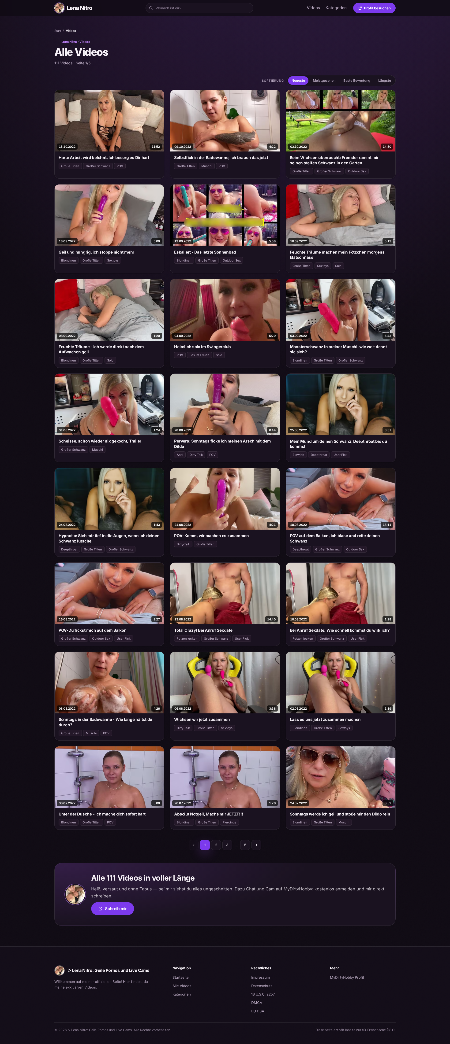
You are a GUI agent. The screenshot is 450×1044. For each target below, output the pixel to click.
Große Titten (70, 166)
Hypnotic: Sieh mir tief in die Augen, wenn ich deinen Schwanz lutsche (109, 538)
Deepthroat (319, 455)
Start (57, 31)
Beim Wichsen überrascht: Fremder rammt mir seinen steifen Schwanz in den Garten (334, 160)
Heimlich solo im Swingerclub (202, 346)
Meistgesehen (324, 80)
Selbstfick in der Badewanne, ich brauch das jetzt (221, 157)
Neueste (298, 80)
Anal (180, 455)
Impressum (260, 977)
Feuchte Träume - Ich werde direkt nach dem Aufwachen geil (101, 349)
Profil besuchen (380, 9)
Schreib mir (119, 910)
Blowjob (298, 455)
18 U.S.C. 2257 (263, 994)
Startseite (180, 977)
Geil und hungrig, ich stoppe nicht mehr (96, 252)
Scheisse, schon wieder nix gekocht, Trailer (100, 441)
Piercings (229, 822)
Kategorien (336, 7)
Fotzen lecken (187, 638)
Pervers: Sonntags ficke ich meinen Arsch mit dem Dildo (222, 444)
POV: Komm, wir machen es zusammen (211, 535)
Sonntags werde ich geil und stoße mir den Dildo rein (340, 814)
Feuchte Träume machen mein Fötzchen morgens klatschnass (337, 255)
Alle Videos (181, 986)
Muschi (206, 166)
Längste (384, 80)
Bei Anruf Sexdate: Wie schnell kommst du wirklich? (340, 630)
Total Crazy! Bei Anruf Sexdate (203, 630)
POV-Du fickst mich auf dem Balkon (93, 630)
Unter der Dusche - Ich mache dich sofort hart (102, 814)
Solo (338, 266)
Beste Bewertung (356, 80)
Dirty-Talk (196, 455)
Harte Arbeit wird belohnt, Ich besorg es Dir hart (104, 157)
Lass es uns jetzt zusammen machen (325, 719)
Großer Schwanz (98, 166)
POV (120, 166)
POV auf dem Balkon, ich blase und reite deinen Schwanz (335, 538)
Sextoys (113, 260)
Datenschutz (261, 986)
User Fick (340, 455)
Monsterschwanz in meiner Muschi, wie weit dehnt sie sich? (338, 349)
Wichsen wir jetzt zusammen (202, 719)
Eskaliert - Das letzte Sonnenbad (205, 252)
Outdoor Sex (357, 171)
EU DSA (257, 1011)
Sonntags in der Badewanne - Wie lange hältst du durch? (105, 722)
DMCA (256, 1002)
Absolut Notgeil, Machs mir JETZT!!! (208, 814)
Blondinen (68, 260)
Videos (313, 7)
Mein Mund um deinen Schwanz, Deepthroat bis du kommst (338, 444)
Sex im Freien (199, 355)
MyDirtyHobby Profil (363, 977)
